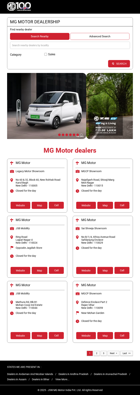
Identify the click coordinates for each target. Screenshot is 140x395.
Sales (51, 54)
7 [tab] (81, 134)
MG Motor (23, 163)
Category (16, 54)
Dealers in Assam (16, 379)
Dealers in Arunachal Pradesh (110, 374)
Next (112, 353)
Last (125, 353)
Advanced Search (99, 36)
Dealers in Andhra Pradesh (73, 374)
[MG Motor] (19, 7)
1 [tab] (59, 134)
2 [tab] (63, 134)
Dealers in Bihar (40, 379)
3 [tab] (66, 134)
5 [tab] (74, 134)
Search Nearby (39, 36)
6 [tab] (77, 134)
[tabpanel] (70, 106)
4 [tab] (70, 134)
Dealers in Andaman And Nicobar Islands (30, 374)
